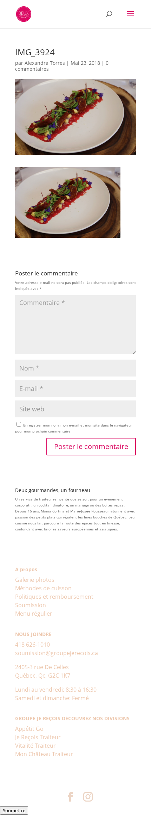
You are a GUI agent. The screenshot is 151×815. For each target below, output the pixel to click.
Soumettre (14, 810)
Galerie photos (34, 580)
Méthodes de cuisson (43, 588)
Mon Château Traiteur (44, 754)
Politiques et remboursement (54, 597)
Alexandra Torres (45, 63)
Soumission (30, 605)
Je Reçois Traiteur (38, 737)
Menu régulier (33, 613)
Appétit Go (29, 729)
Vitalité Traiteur (35, 745)
